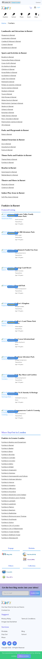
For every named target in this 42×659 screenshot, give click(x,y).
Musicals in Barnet (7, 184)
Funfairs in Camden (8, 458)
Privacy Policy (6, 619)
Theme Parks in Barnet (9, 159)
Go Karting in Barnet (8, 66)
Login (38, 7)
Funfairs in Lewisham (8, 504)
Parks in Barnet (6, 134)
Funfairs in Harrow (7, 482)
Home (3, 23)
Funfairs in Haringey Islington (11, 479)
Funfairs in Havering (8, 485)
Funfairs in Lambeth (8, 501)
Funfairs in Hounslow (8, 492)
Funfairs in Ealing (7, 464)
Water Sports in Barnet (9, 100)
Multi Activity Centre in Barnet (11, 122)
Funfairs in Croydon (8, 461)
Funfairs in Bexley (7, 448)
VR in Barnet (5, 125)
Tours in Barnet (6, 94)
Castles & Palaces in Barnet (11, 41)
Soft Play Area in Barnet (9, 197)
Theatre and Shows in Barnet (13, 180)
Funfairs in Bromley (8, 454)
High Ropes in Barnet (8, 97)
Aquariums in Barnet (8, 147)
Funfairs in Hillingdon (8, 488)
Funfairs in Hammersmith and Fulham (14, 476)
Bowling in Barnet (7, 57)
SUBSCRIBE (35, 593)
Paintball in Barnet (7, 82)
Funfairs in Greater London (12, 438)
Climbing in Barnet (7, 69)
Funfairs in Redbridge (8, 513)
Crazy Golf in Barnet (8, 63)
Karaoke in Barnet (7, 112)
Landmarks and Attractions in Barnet (16, 31)
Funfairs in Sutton (7, 522)
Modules (4, 631)
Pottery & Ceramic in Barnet (11, 85)
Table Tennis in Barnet (9, 116)
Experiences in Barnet (9, 47)
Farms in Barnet (7, 150)
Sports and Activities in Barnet (14, 53)
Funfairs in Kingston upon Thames (13, 498)
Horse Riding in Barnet (9, 72)
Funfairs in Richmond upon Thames (13, 516)
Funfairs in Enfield (7, 467)
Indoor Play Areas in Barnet (13, 193)
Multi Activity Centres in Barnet (12, 103)
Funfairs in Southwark (9, 519)
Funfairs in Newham (8, 510)
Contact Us (5, 610)
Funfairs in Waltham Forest (10, 535)
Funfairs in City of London (10, 525)
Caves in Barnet (7, 44)
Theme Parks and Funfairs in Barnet (16, 155)
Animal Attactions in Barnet (13, 140)
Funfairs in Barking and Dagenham (13, 442)
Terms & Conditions (28, 619)
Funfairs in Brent (7, 451)
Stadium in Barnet (7, 91)
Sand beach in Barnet (9, 172)
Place (3, 637)
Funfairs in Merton (7, 507)
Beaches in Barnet (8, 168)
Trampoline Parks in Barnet (10, 60)
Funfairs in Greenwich (9, 470)
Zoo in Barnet (6, 144)
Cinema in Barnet (7, 187)
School (23, 634)
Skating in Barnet (7, 106)
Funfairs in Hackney (8, 473)
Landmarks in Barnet (8, 38)
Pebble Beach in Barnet (9, 175)
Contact (38, 2)
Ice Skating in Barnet (8, 75)
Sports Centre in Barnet (9, 88)
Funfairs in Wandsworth (9, 538)
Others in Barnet (7, 109)
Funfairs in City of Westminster (12, 529)
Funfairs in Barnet (7, 162)
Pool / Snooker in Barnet (10, 119)
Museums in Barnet (8, 35)
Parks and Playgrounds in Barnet (15, 130)
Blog (23, 631)
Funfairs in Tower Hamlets (10, 532)
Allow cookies (24, 656)
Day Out (4, 634)
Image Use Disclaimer (9, 622)
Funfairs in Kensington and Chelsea (13, 495)
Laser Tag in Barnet (8, 79)
